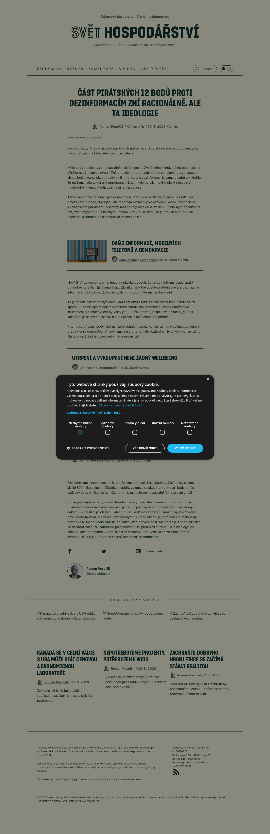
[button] (135, 412)
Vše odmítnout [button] (145, 448)
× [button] (207, 379)
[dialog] (135, 416)
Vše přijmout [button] (185, 448)
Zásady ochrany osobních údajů (120, 405)
